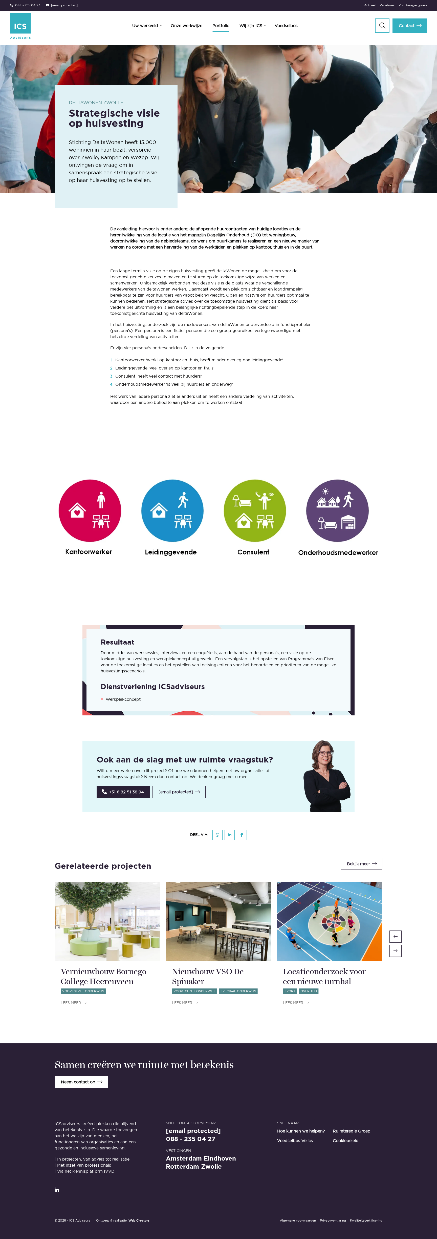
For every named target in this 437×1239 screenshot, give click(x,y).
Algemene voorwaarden (298, 1220)
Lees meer (71, 1003)
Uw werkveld (145, 25)
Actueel (370, 5)
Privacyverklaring (333, 1220)
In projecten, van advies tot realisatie (93, 1159)
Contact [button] (406, 25)
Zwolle (211, 1167)
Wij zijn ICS (250, 25)
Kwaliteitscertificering (366, 1220)
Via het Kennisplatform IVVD (86, 1171)
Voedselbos (286, 25)
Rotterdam (182, 1167)
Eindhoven (220, 1158)
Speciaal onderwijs (238, 991)
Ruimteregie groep (413, 5)
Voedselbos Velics (295, 1140)
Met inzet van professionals (84, 1165)
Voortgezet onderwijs (83, 991)
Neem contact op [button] (78, 1082)
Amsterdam (184, 1158)
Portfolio (220, 25)
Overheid (308, 991)
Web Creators (138, 1220)
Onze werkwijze (186, 25)
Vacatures (387, 5)
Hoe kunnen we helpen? (301, 1131)
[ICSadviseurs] (45, 26)
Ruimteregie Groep (351, 1131)
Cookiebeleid (346, 1140)
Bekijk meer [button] (358, 863)
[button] (123, 792)
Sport (290, 991)
